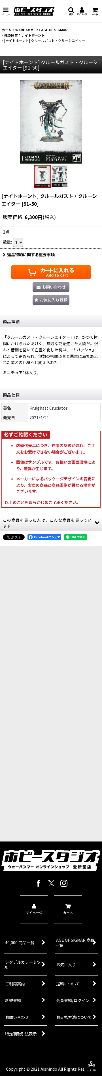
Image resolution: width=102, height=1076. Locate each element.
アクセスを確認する (47, 720)
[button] (5, 11)
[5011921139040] (51, 121)
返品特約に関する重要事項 (31, 254)
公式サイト (47, 741)
